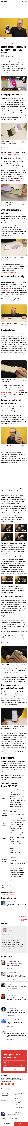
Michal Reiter (10, 990)
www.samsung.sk (14, 154)
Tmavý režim (4, 1088)
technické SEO (5, 1119)
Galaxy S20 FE (6, 290)
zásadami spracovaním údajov (16, 1065)
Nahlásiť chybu (21, 916)
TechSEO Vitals (16, 1119)
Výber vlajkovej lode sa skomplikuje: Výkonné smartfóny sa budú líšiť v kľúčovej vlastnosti (16, 999)
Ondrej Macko (9, 56)
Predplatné (3, 1100)
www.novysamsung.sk (11, 272)
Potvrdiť (14, 1069)
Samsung (12, 892)
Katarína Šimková (11, 979)
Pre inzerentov (4, 1095)
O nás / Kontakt (4, 1093)
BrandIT (3, 1098)
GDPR (16, 1104)
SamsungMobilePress (7, 894)
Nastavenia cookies (19, 1107)
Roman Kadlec (10, 908)
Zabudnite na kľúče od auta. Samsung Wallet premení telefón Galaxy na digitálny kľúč (16, 1035)
